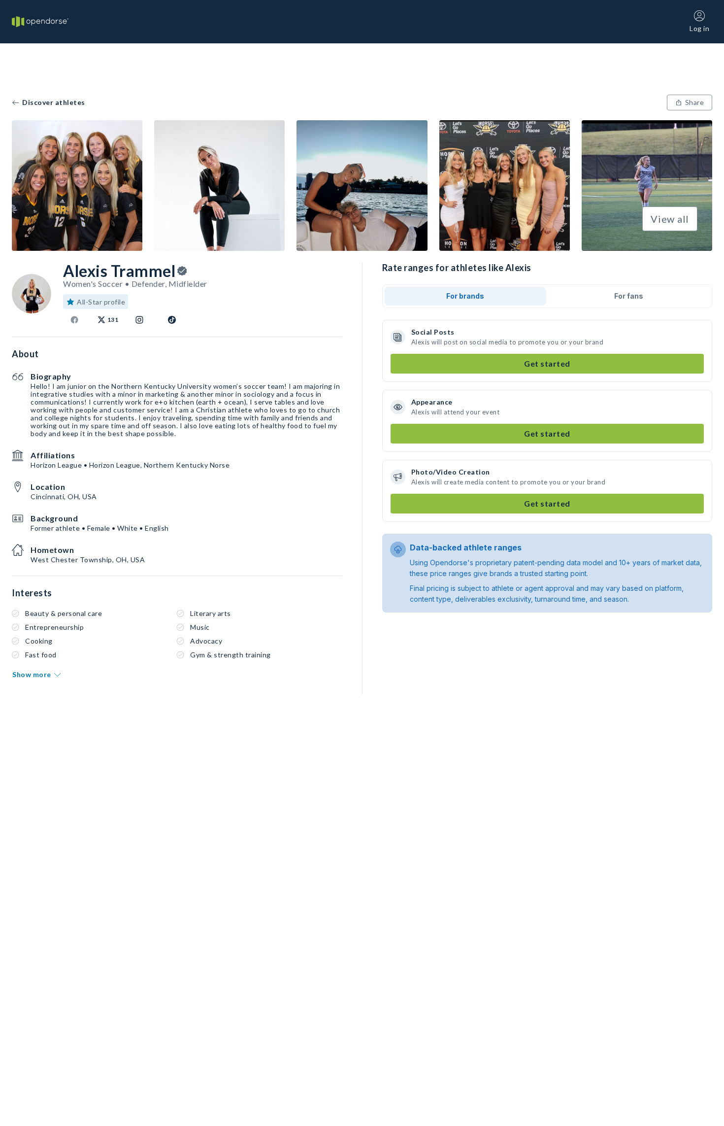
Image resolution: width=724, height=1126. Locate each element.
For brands (465, 296)
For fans (628, 296)
